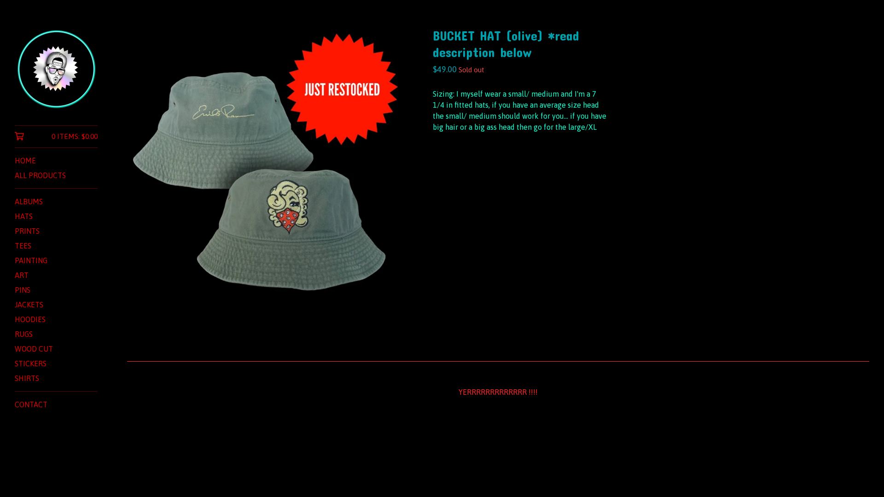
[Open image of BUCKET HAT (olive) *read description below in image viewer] (265, 166)
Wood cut (34, 349)
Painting (31, 260)
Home (25, 160)
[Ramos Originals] (56, 69)
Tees (23, 246)
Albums (29, 201)
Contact (31, 404)
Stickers (31, 363)
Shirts (27, 378)
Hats (24, 216)
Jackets (29, 305)
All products (40, 175)
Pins (22, 290)
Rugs (24, 334)
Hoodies (30, 319)
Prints (27, 231)
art (22, 275)
